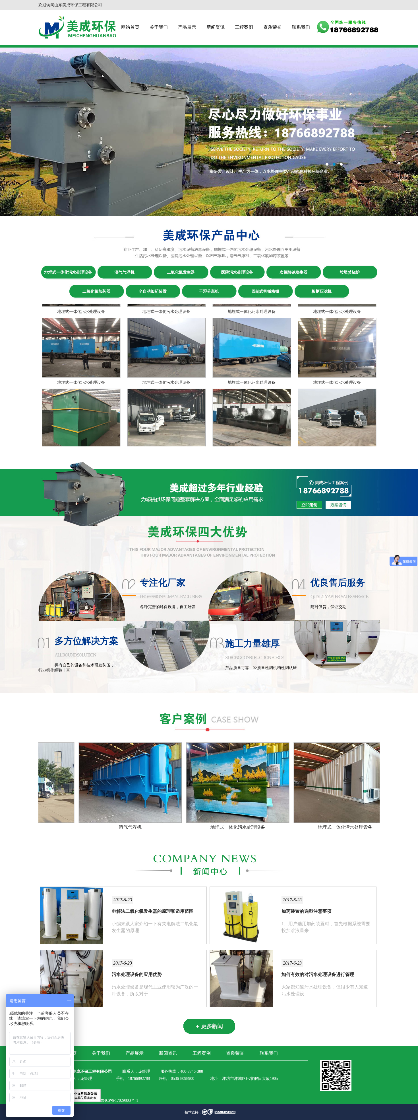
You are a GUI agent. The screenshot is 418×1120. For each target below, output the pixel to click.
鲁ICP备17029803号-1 (119, 1100)
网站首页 (130, 27)
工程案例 (244, 27)
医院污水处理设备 (237, 272)
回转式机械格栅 (265, 291)
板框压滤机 (322, 291)
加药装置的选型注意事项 (307, 911)
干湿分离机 (209, 291)
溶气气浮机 (124, 272)
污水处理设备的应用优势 (137, 974)
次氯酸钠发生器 (293, 272)
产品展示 (187, 27)
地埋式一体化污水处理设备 (68, 272)
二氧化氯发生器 (181, 272)
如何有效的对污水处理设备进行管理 (318, 974)
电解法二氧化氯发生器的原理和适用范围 (153, 911)
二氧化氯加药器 (96, 291)
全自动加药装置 (153, 291)
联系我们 (301, 27)
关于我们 (159, 27)
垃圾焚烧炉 (350, 272)
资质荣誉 (272, 27)
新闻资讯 (215, 27)
